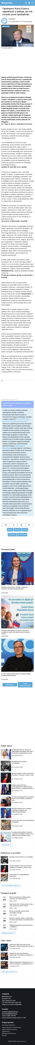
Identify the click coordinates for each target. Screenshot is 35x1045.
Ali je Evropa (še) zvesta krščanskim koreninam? (23, 821)
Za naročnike (22, 534)
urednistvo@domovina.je (10, 1012)
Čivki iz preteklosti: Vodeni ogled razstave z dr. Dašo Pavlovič (19, 898)
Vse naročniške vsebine (10, 885)
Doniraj (24, 529)
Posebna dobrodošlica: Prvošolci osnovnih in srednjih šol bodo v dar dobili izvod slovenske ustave (15, 632)
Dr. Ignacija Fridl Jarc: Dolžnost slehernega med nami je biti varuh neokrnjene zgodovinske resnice (22, 751)
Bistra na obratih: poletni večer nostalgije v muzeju (19, 912)
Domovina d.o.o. (7, 996)
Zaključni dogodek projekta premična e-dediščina (21, 926)
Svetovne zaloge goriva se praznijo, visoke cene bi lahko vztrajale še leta (23, 798)
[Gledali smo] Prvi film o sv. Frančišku (19, 762)
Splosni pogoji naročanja (9, 1029)
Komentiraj (10, 684)
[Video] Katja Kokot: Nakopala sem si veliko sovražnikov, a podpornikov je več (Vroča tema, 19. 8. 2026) (21, 963)
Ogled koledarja (7, 933)
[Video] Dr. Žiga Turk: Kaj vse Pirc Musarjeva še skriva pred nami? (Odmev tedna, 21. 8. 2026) (21, 945)
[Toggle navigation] (26, 2)
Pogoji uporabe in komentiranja (11, 1027)
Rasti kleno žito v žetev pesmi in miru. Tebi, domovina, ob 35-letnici (21, 905)
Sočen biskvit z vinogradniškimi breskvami (19, 875)
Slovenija (6, 26)
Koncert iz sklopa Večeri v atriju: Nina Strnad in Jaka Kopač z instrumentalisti (21, 919)
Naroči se (17, 529)
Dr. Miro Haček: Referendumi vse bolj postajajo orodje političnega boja (16, 674)
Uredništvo (12, 19)
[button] (32, 3)
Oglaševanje (6, 1031)
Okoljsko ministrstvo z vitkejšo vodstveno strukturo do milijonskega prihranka (14, 588)
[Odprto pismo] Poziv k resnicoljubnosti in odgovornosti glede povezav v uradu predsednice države (23, 786)
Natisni (10, 529)
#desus (12, 518)
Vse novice (12, 534)
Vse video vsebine (8, 972)
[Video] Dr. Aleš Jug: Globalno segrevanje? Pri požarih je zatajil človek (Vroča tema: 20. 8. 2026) (21, 954)
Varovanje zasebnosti (8, 1025)
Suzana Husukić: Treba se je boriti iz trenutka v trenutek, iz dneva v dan (23, 774)
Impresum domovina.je (9, 1033)
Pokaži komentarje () (25, 684)
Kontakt (4, 1035)
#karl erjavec (5, 518)
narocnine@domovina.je (9, 1014)
